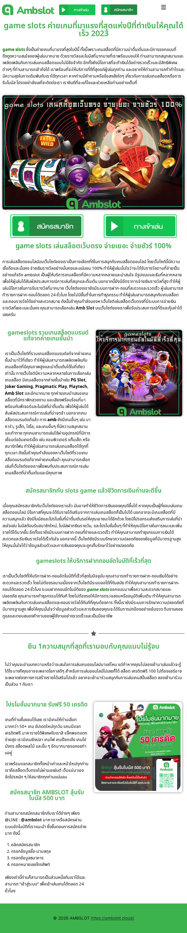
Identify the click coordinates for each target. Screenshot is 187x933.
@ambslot (31, 820)
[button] (163, 7)
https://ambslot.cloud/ (112, 918)
